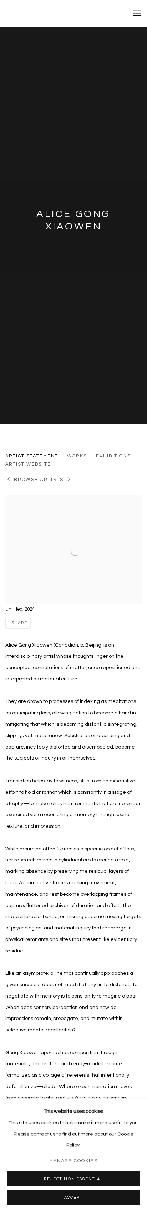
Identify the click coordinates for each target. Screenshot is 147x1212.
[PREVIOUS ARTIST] (8, 480)
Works (77, 456)
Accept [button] (73, 1198)
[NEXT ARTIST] (69, 480)
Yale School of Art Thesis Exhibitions (62, 13)
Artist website (28, 464)
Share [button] (19, 623)
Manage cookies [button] (73, 1160)
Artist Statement (31, 456)
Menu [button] (136, 13)
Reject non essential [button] (73, 1179)
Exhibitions (113, 456)
